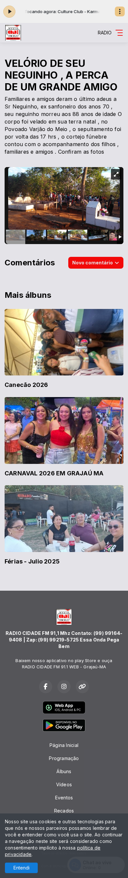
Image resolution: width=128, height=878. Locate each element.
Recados (64, 810)
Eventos (64, 797)
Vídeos (64, 784)
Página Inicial (64, 745)
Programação (64, 758)
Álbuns (63, 771)
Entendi (21, 867)
